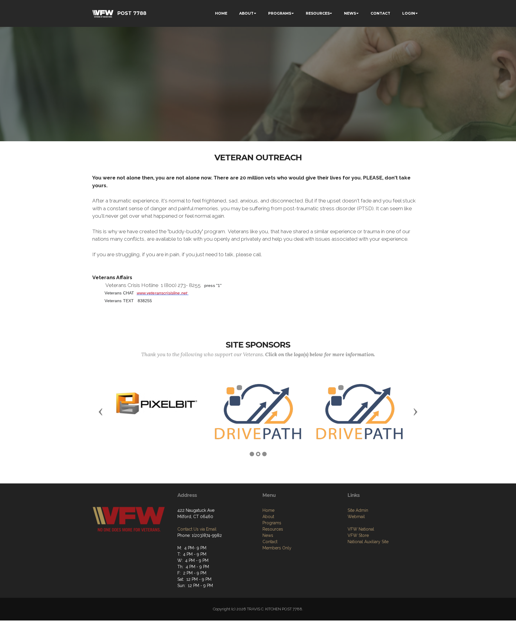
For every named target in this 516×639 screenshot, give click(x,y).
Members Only (276, 548)
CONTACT (380, 13)
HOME (221, 13)
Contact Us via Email (196, 529)
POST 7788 (131, 13)
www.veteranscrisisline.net (162, 293)
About (268, 516)
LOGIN (408, 13)
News (267, 535)
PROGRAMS (279, 13)
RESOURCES (318, 13)
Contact (269, 541)
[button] (100, 411)
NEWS (350, 13)
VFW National (361, 529)
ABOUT (246, 13)
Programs (271, 522)
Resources (272, 529)
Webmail (356, 516)
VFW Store (358, 535)
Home (268, 510)
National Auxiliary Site (368, 541)
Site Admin (358, 510)
